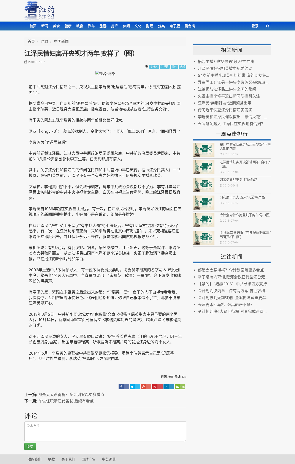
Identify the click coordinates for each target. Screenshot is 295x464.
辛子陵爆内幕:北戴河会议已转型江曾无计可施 (234, 277)
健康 (68, 26)
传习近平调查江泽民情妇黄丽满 (225, 110)
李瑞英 (154, 66)
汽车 (91, 26)
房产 (114, 26)
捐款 (51, 459)
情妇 (174, 66)
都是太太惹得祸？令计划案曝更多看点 (71, 394)
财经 (149, 26)
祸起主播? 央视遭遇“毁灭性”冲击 (226, 61)
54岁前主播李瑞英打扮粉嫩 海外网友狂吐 (234, 75)
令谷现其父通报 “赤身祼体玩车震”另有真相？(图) (245, 234)
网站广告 (88, 459)
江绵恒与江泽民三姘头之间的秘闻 (227, 89)
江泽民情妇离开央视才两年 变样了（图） (245, 164)
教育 (79, 26)
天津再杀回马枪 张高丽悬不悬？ (226, 304)
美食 (56, 26)
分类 (161, 26)
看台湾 (190, 26)
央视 (182, 66)
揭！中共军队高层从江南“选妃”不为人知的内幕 (245, 146)
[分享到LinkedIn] (168, 386)
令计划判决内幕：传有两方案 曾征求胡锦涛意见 (234, 291)
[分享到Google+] (146, 386)
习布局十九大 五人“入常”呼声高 (242, 197)
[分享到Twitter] (135, 386)
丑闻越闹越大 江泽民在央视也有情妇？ (231, 124)
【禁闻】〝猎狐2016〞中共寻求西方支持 (232, 284)
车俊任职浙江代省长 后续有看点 (66, 401)
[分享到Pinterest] (157, 386)
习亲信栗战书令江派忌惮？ (239, 179)
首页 (33, 26)
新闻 (44, 26)
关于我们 (68, 459)
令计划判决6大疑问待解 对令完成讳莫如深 (234, 311)
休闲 (126, 26)
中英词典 (109, 459)
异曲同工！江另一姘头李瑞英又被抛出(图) (234, 82)
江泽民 (164, 66)
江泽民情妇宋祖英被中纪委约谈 (225, 68)
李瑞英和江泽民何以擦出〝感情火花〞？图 (234, 117)
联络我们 (34, 459)
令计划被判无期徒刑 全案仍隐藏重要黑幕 (234, 297)
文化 (138, 26)
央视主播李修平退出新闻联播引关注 (229, 96)
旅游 (103, 26)
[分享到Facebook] (124, 386)
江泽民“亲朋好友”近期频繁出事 (224, 103)
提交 (30, 446)
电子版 (175, 26)
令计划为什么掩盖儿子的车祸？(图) (245, 215)
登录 (255, 26)
